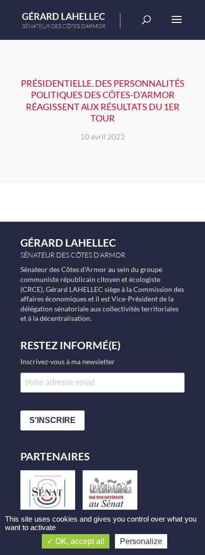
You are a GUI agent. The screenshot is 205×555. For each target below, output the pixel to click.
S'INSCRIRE (52, 420)
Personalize (141, 541)
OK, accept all (78, 541)
